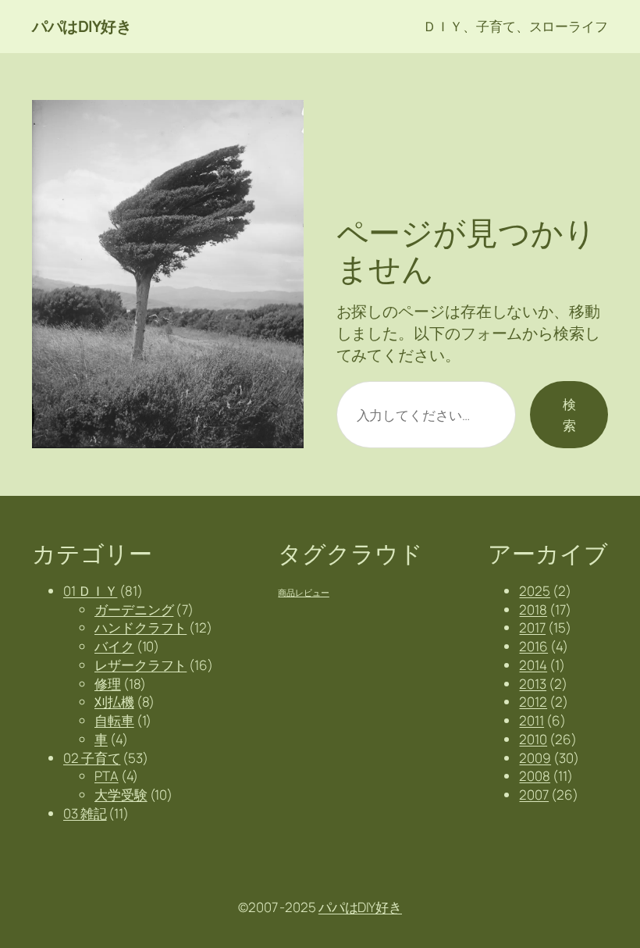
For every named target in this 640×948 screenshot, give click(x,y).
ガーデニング (133, 609)
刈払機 (114, 702)
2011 (531, 720)
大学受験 (121, 795)
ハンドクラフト (140, 627)
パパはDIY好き (81, 26)
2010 (533, 739)
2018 (533, 609)
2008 (534, 776)
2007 (534, 795)
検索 (569, 414)
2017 (532, 627)
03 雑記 (85, 813)
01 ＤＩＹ (90, 591)
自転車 (114, 720)
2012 (533, 702)
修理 (107, 684)
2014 (533, 665)
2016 (533, 646)
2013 (532, 684)
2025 (534, 591)
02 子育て (91, 758)
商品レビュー (303, 592)
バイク (114, 646)
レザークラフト (140, 665)
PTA (106, 776)
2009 (535, 758)
